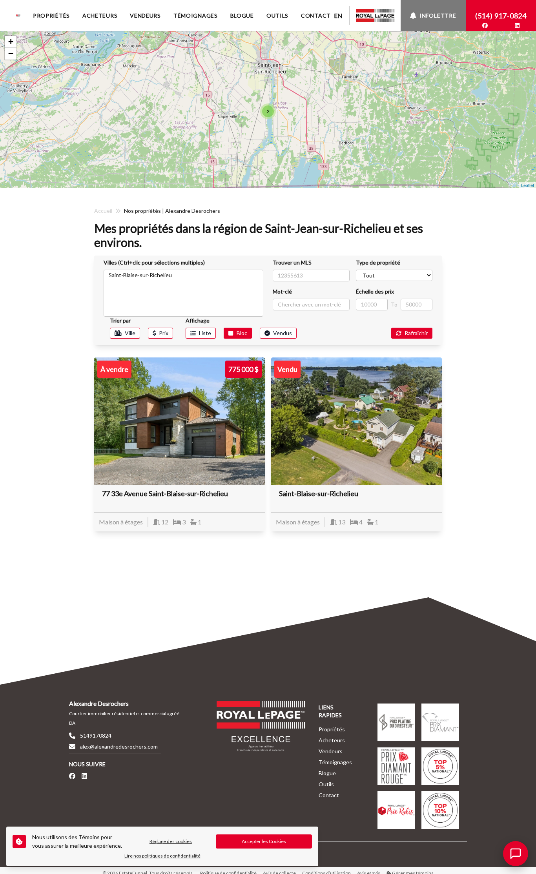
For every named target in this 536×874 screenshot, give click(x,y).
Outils (326, 784)
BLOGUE (242, 15)
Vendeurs (331, 751)
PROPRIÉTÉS (51, 15)
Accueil (103, 210)
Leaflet (527, 185)
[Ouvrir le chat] (515, 853)
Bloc (242, 333)
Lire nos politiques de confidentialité (162, 856)
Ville (130, 333)
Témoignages (335, 762)
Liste (205, 333)
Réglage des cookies (170, 841)
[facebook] (485, 25)
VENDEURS (145, 15)
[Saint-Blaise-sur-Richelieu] (183, 275)
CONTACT (316, 15)
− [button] (10, 53)
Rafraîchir (416, 333)
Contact (329, 795)
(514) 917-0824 (501, 15)
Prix (163, 333)
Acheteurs (332, 740)
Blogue (327, 773)
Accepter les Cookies (264, 841)
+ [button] (10, 42)
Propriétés (332, 729)
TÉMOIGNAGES (195, 15)
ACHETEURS (99, 15)
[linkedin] (517, 25)
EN (338, 15)
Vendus (282, 333)
